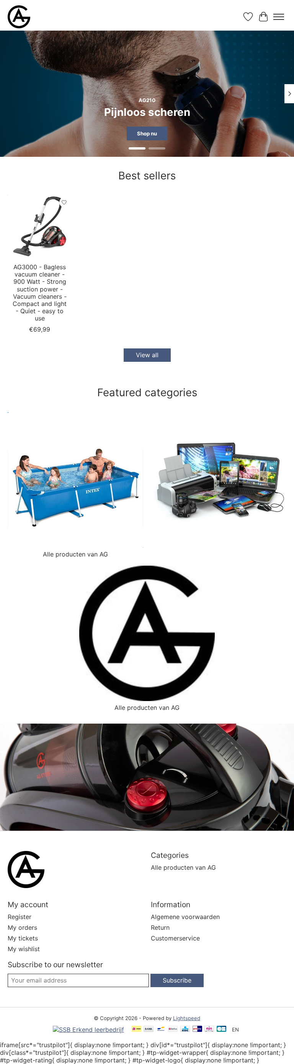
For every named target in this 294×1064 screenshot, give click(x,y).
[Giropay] (197, 1029)
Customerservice (175, 938)
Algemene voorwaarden (185, 917)
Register (19, 917)
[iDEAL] (136, 1029)
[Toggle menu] (278, 16)
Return (160, 927)
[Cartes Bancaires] (221, 1029)
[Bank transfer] (149, 1029)
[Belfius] (173, 1029)
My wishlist (24, 949)
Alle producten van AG (75, 554)
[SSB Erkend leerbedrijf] (88, 1029)
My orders (22, 927)
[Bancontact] (161, 1029)
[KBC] (185, 1029)
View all (147, 355)
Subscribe (177, 980)
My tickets (23, 938)
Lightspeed (186, 1018)
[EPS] (209, 1029)
